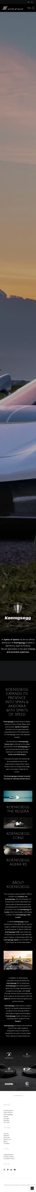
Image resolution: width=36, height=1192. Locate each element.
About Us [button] (7, 1139)
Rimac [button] (6, 1116)
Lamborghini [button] (8, 1110)
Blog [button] (5, 1141)
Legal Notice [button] (8, 1155)
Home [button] (6, 1134)
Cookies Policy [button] (9, 1158)
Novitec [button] (7, 1120)
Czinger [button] (6, 1118)
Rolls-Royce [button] (8, 1112)
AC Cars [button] (7, 1122)
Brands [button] (6, 1135)
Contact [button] (7, 1143)
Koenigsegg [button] (8, 1114)
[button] (4, 1170)
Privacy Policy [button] (9, 1156)
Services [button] (7, 1137)
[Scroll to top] (32, 1188)
